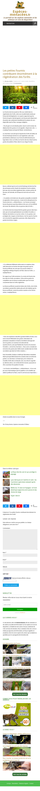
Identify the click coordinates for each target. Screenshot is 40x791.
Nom (4, 552)
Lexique (9, 783)
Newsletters (15, 783)
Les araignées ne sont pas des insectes (15, 746)
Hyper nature (15, 496)
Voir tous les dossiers (20, 694)
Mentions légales (23, 783)
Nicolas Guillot (8, 81)
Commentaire (6, 528)
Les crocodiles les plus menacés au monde (16, 668)
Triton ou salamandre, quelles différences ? (17, 734)
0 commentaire (18, 83)
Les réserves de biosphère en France (15, 656)
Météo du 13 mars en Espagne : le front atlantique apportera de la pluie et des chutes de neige (24, 490)
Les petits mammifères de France (14, 680)
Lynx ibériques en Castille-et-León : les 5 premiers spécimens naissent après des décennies (23, 482)
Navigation (10, 23)
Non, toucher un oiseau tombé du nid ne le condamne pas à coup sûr (17, 759)
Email (4, 559)
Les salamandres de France (11, 643)
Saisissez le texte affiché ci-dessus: (21, 578)
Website (5, 566)
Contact (31, 783)
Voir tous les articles (20, 774)
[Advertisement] (20, 46)
